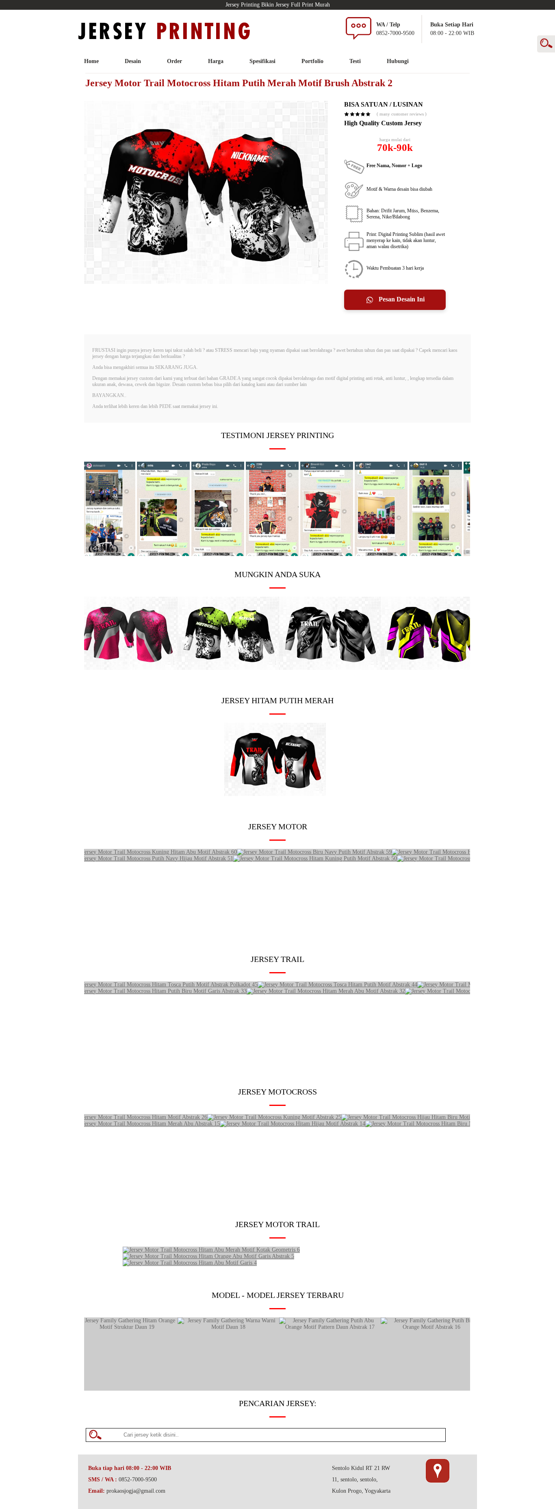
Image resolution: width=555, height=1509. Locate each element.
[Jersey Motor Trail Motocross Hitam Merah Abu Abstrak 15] (148, 1124)
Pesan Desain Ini (401, 299)
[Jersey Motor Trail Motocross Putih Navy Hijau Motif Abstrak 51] (154, 858)
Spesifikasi (262, 61)
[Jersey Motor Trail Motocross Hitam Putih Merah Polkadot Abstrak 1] (275, 794)
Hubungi (398, 61)
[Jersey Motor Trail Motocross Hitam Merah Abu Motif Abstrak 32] (326, 991)
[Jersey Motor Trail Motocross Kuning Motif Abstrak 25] (274, 1117)
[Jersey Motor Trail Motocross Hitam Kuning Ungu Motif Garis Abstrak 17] (431, 668)
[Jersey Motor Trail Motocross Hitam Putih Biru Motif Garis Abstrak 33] (161, 991)
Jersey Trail (277, 959)
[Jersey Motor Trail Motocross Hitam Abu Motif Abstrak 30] (330, 668)
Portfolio (312, 61)
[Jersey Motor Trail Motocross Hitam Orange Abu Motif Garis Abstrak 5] (208, 1256)
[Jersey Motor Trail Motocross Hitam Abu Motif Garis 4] (190, 1263)
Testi (355, 61)
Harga (215, 61)
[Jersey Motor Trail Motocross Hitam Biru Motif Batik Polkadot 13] (445, 1124)
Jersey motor (277, 826)
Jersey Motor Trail (277, 1224)
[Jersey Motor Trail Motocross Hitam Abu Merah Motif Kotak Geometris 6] (211, 1250)
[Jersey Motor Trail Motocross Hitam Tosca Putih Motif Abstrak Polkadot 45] (167, 984)
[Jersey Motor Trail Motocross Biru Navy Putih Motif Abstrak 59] (314, 852)
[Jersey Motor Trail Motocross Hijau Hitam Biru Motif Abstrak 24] (420, 1117)
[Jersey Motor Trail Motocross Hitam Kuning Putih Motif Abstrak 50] (315, 858)
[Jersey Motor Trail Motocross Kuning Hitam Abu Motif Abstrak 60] (156, 852)
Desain (133, 61)
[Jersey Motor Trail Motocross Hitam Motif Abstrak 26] (141, 1117)
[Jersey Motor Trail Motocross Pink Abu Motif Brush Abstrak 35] (127, 668)
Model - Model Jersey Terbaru (278, 1295)
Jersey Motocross (277, 1091)
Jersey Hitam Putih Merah (277, 700)
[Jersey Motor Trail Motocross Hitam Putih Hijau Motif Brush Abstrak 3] (228, 668)
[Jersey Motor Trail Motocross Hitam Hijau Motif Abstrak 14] (292, 1124)
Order (174, 61)
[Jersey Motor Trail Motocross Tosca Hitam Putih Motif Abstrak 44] (337, 984)
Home (91, 61)
